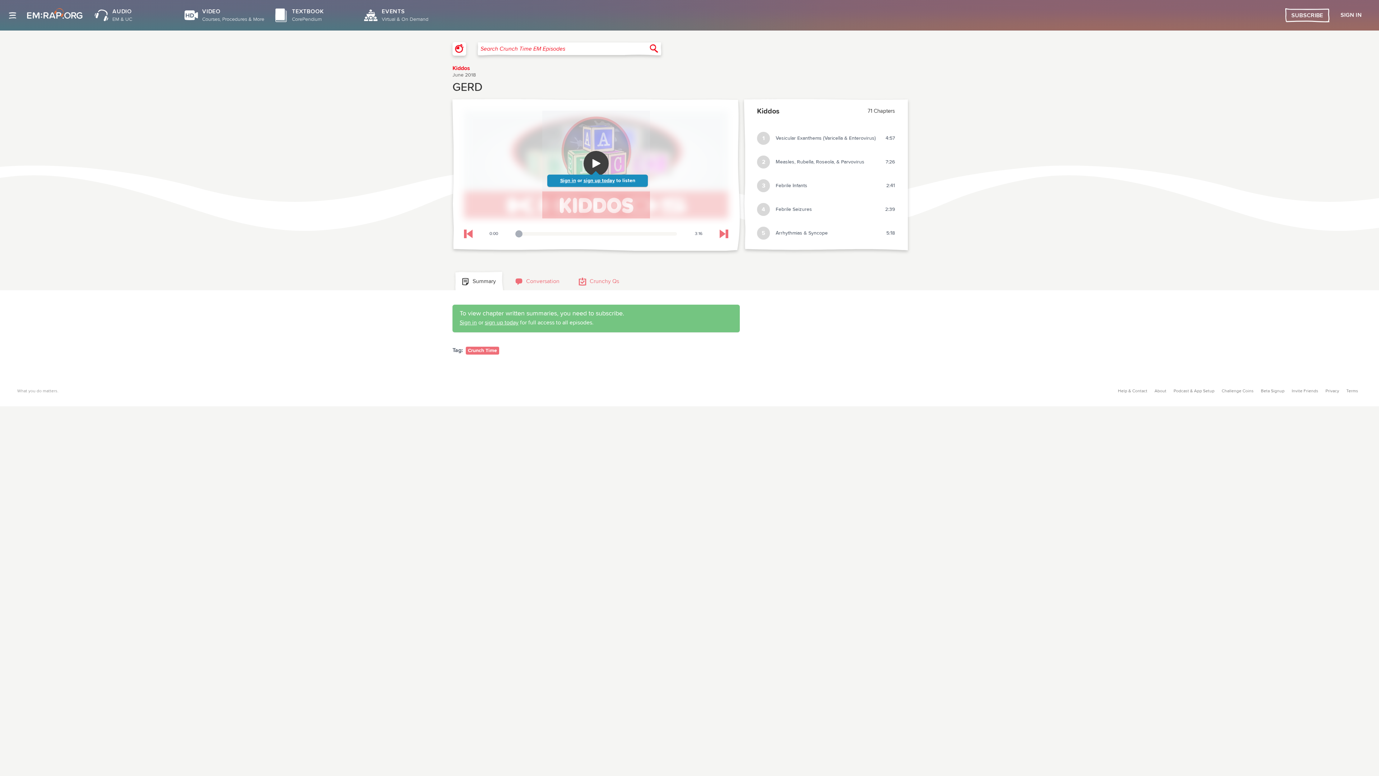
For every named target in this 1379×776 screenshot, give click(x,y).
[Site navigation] (12, 15)
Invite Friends (1305, 391)
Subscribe (1307, 15)
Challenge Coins (1238, 391)
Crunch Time (482, 350)
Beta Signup (1273, 391)
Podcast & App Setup (1194, 391)
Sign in (568, 180)
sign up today (599, 180)
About (1160, 391)
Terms (1352, 391)
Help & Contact (1132, 391)
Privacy (1332, 391)
